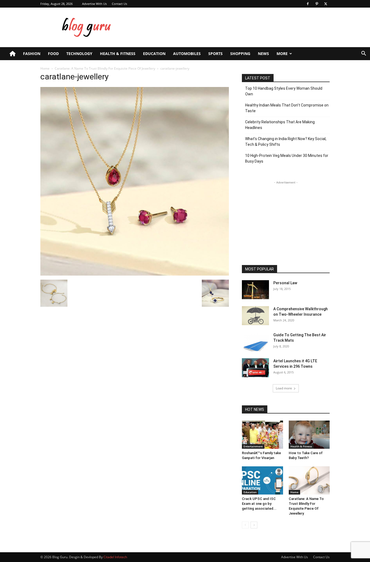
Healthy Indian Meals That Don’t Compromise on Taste (287, 108)
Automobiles (187, 53)
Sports (215, 53)
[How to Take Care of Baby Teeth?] (309, 435)
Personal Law (285, 283)
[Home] (12, 53)
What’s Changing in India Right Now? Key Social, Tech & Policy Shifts (285, 142)
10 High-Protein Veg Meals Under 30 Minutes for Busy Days (286, 158)
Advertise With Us (94, 4)
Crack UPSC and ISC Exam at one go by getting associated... (259, 504)
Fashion (31, 53)
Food (53, 53)
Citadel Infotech (115, 557)
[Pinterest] (317, 4)
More (282, 53)
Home (45, 68)
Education (154, 53)
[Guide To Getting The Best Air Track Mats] (255, 341)
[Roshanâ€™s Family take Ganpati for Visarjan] (262, 435)
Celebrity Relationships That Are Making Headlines (280, 125)
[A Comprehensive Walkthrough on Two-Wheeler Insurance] (255, 315)
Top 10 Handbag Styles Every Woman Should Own (283, 91)
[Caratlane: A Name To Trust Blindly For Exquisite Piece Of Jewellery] (309, 480)
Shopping (240, 53)
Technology (79, 53)
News (263, 53)
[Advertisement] (231, 27)
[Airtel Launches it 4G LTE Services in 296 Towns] (255, 367)
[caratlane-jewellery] (134, 274)
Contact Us (119, 4)
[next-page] (254, 525)
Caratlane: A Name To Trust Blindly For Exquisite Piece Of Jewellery (105, 68)
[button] (363, 54)
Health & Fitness (117, 53)
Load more (284, 388)
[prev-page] (245, 525)
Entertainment (253, 446)
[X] (326, 4)
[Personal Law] (255, 289)
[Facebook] (308, 4)
